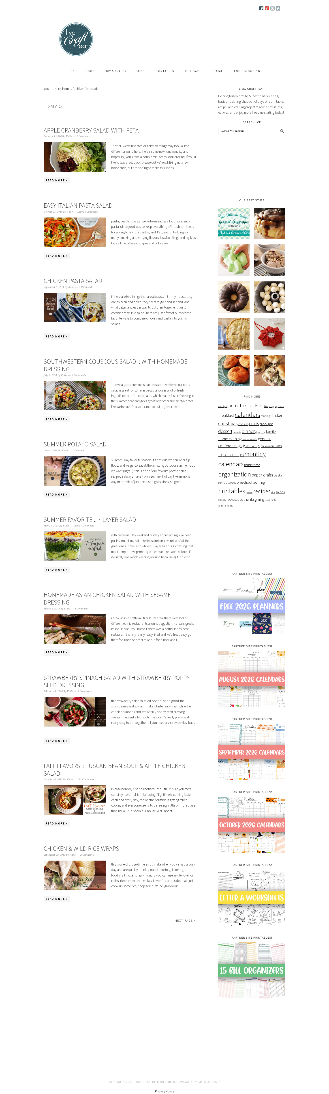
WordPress (202, 1082)
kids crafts (230, 455)
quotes (249, 493)
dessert (225, 432)
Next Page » (185, 921)
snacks (229, 500)
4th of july (223, 407)
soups (238, 500)
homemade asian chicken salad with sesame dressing (107, 599)
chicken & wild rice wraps (81, 849)
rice (273, 493)
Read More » (56, 181)
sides (221, 500)
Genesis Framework (178, 1082)
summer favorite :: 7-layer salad (90, 520)
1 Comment (79, 451)
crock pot (266, 424)
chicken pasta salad (73, 281)
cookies (243, 425)
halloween (267, 447)
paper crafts (262, 475)
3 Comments (85, 692)
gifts (240, 446)
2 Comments (84, 137)
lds (242, 456)
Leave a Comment (87, 212)
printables (231, 491)
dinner (248, 432)
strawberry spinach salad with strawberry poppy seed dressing (117, 682)
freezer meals (249, 440)
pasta (278, 476)
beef (266, 407)
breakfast (226, 416)
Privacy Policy (164, 1092)
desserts (237, 432)
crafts (254, 424)
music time (252, 465)
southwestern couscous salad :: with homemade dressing (115, 366)
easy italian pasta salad (78, 206)
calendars (247, 415)
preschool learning (251, 483)
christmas (228, 424)
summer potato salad (75, 445)
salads (280, 492)
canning (265, 416)
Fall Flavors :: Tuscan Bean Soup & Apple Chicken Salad (115, 770)
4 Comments (86, 287)
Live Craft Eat (61, 40)
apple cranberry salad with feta (91, 131)
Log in (216, 1082)
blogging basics (276, 407)
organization (234, 475)
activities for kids (246, 406)
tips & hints (270, 500)
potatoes (230, 483)
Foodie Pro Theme (147, 1082)
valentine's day (225, 506)
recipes (262, 492)
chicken (276, 416)
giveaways (251, 446)
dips (257, 432)
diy (263, 432)
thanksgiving (253, 500)
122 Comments (85, 780)
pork (220, 483)
